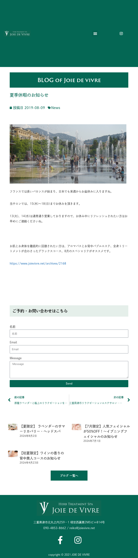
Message (16, 358)
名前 (12, 326)
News (55, 107)
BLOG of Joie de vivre (69, 80)
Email (13, 342)
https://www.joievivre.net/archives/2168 (38, 263)
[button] (95, 33)
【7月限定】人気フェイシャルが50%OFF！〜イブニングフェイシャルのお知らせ (106, 431)
